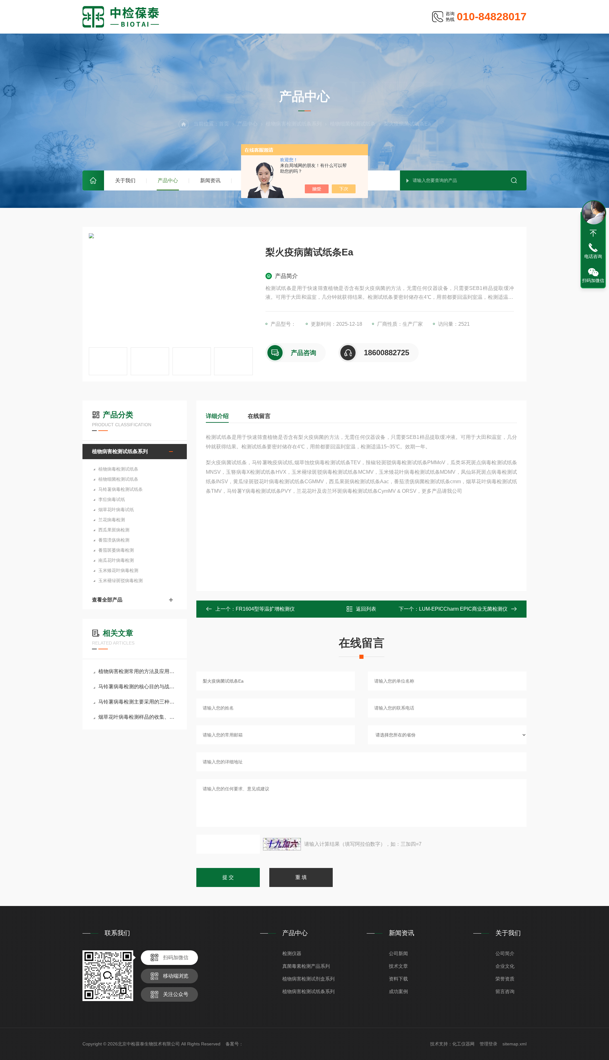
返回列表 (366, 609)
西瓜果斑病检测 (113, 529)
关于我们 (125, 180)
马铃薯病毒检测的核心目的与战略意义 (137, 686)
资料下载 (398, 978)
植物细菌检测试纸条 (353, 123)
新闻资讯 (210, 180)
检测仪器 (291, 953)
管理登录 (488, 1043)
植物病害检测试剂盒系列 (308, 978)
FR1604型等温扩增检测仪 (265, 609)
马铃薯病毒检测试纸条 (120, 489)
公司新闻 (398, 953)
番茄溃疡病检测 (113, 540)
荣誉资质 (504, 978)
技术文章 (398, 966)
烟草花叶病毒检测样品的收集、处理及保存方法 (137, 717)
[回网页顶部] (593, 233)
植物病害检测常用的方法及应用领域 (137, 671)
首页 (93, 180)
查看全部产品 (107, 599)
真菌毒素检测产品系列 (306, 966)
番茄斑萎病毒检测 (116, 550)
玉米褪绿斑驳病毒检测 (120, 580)
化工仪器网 (463, 1043)
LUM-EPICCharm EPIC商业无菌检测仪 (463, 609)
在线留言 (259, 416)
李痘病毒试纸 (111, 499)
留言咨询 (504, 991)
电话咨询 (593, 256)
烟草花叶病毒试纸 (116, 509)
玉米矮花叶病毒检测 (118, 570)
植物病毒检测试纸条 (118, 469)
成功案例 (398, 991)
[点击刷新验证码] (282, 844)
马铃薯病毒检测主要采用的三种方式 (137, 701)
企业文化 (504, 966)
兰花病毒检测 (111, 519)
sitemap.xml (514, 1043)
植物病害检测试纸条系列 (294, 123)
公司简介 (504, 953)
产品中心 (168, 180)
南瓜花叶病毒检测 (116, 560)
